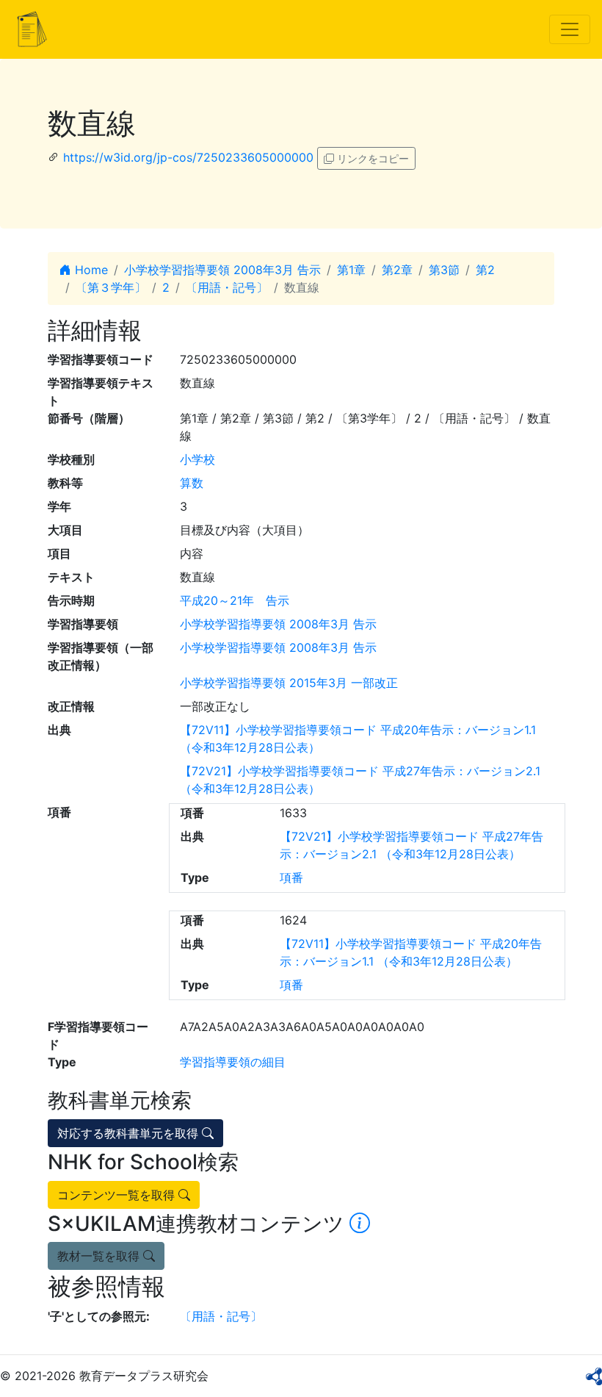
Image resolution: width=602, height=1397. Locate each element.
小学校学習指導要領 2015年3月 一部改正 (289, 682)
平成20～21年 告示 (234, 600)
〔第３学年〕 (111, 287)
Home (89, 269)
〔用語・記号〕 (227, 287)
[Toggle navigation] (569, 29)
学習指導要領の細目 (233, 1062)
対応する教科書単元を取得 (129, 1133)
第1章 (351, 269)
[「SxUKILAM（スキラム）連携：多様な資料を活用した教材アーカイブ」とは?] (359, 1223)
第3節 (444, 269)
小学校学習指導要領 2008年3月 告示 (222, 269)
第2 (485, 269)
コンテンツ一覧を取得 (117, 1195)
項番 (291, 877)
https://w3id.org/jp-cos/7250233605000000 (188, 157)
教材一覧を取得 (100, 1256)
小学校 (197, 459)
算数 (191, 482)
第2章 (397, 269)
